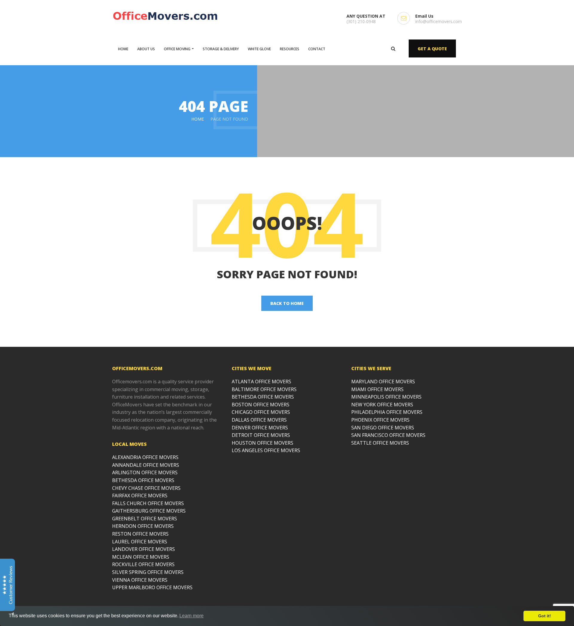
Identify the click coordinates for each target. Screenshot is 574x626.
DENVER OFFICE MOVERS (260, 427)
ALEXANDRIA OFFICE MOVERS (145, 457)
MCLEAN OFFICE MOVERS (140, 557)
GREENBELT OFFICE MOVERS (144, 518)
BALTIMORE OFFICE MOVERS (264, 389)
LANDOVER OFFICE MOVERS (143, 549)
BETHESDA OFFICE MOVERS (143, 480)
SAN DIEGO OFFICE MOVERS (382, 427)
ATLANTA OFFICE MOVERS (261, 381)
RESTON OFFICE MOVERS (140, 534)
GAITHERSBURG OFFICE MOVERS (149, 511)
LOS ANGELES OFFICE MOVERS (266, 450)
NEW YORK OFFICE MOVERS (382, 404)
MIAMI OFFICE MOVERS (377, 389)
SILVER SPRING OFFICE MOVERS (148, 572)
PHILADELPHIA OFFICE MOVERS (386, 412)
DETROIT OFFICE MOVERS (261, 435)
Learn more (191, 615)
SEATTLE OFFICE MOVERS (380, 443)
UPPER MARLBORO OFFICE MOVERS (152, 587)
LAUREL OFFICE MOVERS (139, 541)
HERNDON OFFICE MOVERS (143, 526)
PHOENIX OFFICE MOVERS (380, 420)
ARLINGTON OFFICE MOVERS (145, 472)
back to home (287, 303)
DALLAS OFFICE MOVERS (259, 420)
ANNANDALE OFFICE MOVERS (145, 465)
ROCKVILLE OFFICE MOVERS (143, 564)
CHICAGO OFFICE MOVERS (261, 412)
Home (197, 119)
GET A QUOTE (432, 48)
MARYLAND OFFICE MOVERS (383, 381)
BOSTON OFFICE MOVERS (260, 404)
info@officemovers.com (438, 21)
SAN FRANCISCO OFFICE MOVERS (388, 435)
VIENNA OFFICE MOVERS (139, 580)
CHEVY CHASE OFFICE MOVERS (146, 488)
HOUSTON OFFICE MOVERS (262, 443)
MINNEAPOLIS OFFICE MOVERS (386, 396)
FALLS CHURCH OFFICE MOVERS (148, 503)
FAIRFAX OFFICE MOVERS (139, 495)
